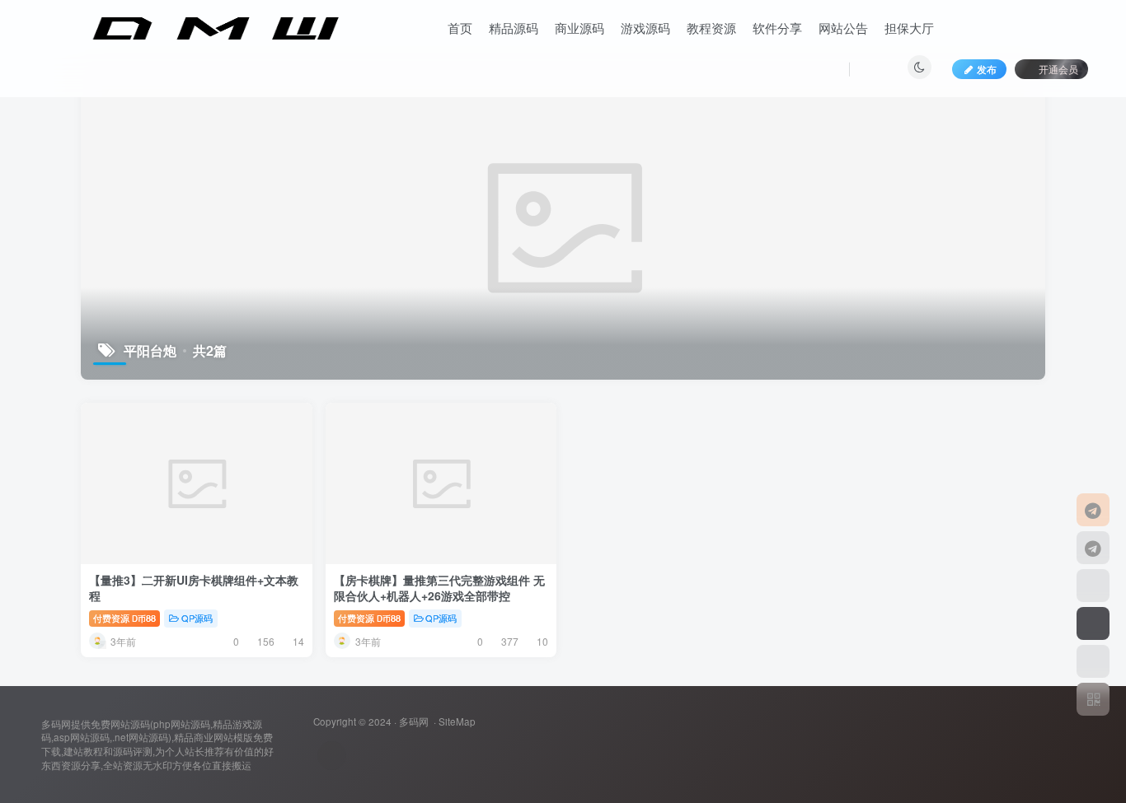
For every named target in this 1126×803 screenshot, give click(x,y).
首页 (460, 27)
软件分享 (777, 27)
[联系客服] (1093, 509)
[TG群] (1093, 547)
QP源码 (197, 617)
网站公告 (843, 27)
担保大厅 (909, 27)
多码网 (414, 721)
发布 (987, 69)
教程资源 (711, 27)
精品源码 (513, 27)
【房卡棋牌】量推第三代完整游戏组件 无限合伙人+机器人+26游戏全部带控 (439, 588)
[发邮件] (331, 755)
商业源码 (579, 27)
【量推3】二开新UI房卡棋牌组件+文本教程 (193, 588)
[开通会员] (1093, 623)
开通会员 (1058, 69)
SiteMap (457, 721)
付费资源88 (124, 617)
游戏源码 (645, 27)
